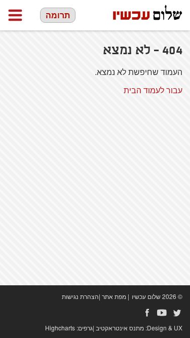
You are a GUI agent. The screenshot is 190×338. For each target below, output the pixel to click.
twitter (177, 313)
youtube (162, 313)
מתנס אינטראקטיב (120, 327)
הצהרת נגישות (80, 296)
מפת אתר (114, 296)
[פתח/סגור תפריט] (15, 15)
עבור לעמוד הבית (153, 90)
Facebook (147, 313)
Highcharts (60, 327)
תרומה (58, 15)
